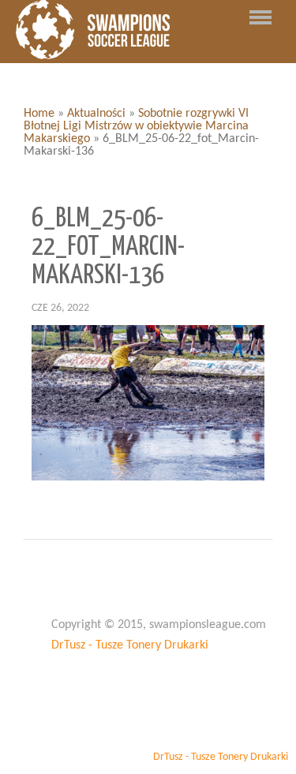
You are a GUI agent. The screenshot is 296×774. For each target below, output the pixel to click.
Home (39, 113)
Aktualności (96, 113)
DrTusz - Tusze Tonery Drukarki (129, 645)
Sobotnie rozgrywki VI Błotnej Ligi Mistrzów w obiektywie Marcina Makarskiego (136, 126)
